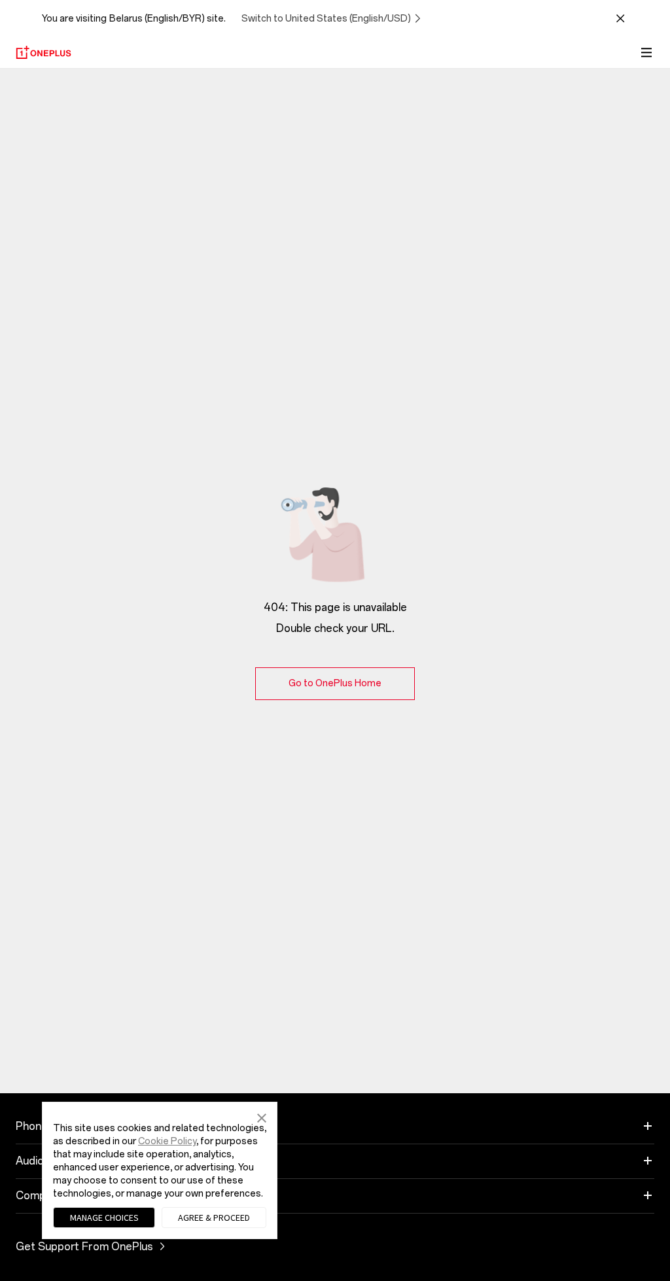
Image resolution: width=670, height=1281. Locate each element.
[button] (261, 1116)
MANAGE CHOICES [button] (104, 1217)
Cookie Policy (167, 1141)
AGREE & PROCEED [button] (214, 1217)
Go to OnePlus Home (335, 683)
